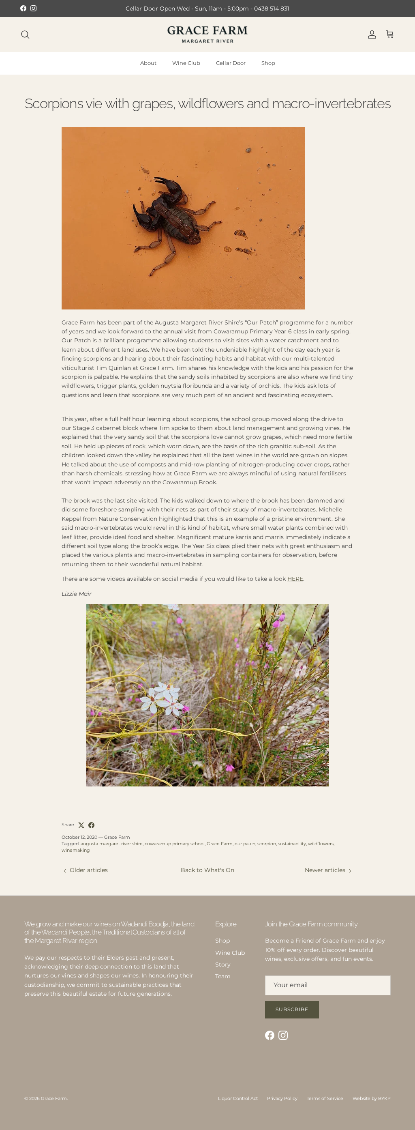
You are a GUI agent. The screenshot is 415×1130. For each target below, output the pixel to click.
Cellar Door (231, 63)
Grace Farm (220, 843)
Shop (268, 63)
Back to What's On (207, 870)
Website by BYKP (372, 1098)
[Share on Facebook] (91, 825)
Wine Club (186, 63)
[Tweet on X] (81, 825)
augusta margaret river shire (112, 843)
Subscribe (292, 1009)
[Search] (25, 34)
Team (223, 976)
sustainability (292, 843)
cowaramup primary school (175, 843)
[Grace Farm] (207, 34)
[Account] (370, 34)
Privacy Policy (282, 1098)
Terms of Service (325, 1098)
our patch (245, 843)
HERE (295, 578)
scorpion (266, 843)
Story (223, 964)
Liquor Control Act (238, 1098)
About (148, 63)
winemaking (76, 850)
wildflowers (321, 843)
